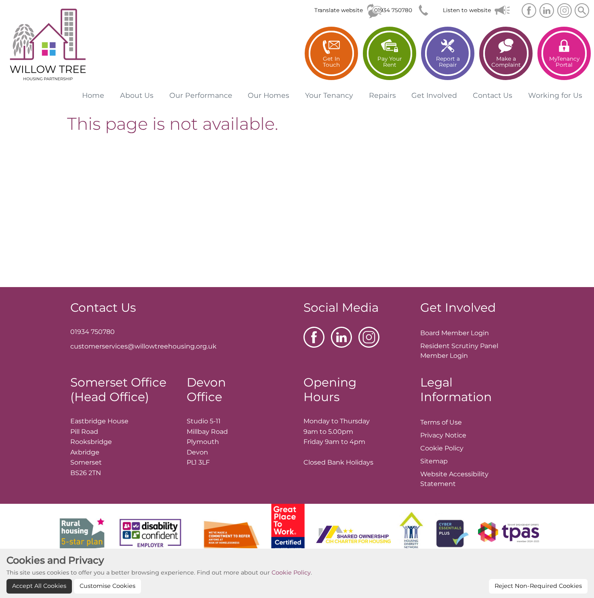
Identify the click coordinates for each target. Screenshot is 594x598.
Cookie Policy (291, 572)
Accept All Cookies (39, 586)
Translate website (338, 10)
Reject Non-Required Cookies (538, 586)
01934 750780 (393, 10)
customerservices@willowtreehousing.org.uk (143, 346)
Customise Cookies (107, 586)
